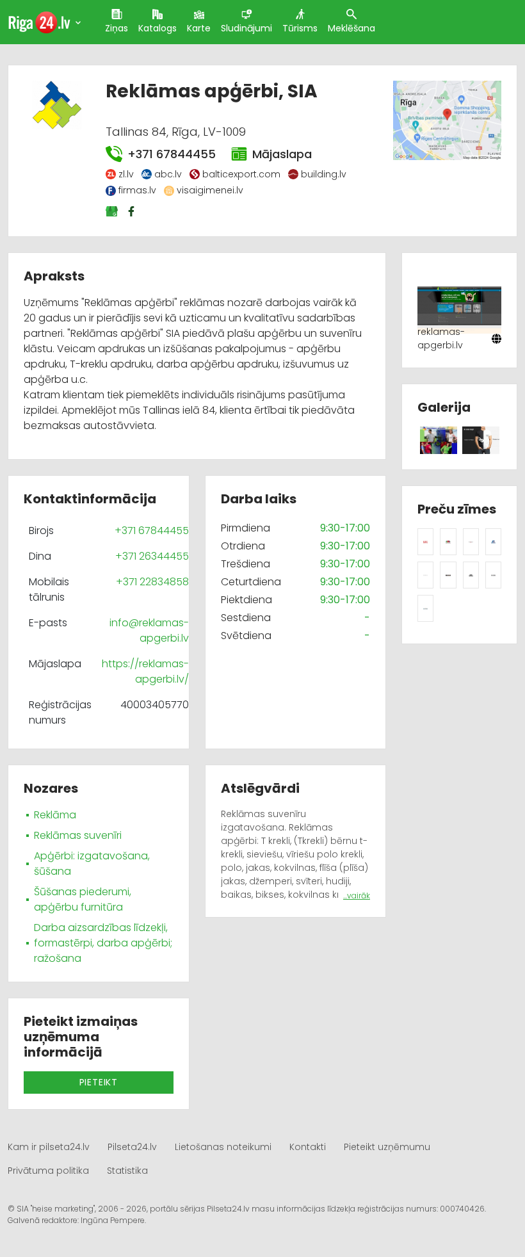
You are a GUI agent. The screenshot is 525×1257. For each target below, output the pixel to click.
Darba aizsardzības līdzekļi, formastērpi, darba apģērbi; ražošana (103, 943)
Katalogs (157, 28)
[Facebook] (132, 211)
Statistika (127, 1170)
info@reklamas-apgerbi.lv (149, 630)
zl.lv (126, 174)
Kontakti (307, 1146)
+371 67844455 (171, 154)
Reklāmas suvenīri (78, 835)
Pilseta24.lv (132, 1146)
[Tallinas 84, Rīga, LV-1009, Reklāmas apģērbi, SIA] (447, 119)
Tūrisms (300, 28)
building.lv (323, 174)
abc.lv (168, 174)
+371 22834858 (152, 581)
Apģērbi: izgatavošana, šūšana (92, 863)
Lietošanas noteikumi (223, 1146)
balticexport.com (241, 174)
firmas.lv (137, 190)
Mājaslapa (282, 154)
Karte (199, 28)
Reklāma (55, 814)
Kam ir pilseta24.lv (49, 1146)
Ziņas (116, 28)
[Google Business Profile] (113, 211)
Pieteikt (98, 1082)
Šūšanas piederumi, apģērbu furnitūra (82, 899)
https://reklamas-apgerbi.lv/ (145, 671)
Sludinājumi (246, 28)
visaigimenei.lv (210, 190)
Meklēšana (351, 28)
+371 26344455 (152, 556)
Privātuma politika (48, 1170)
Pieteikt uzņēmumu (387, 1146)
